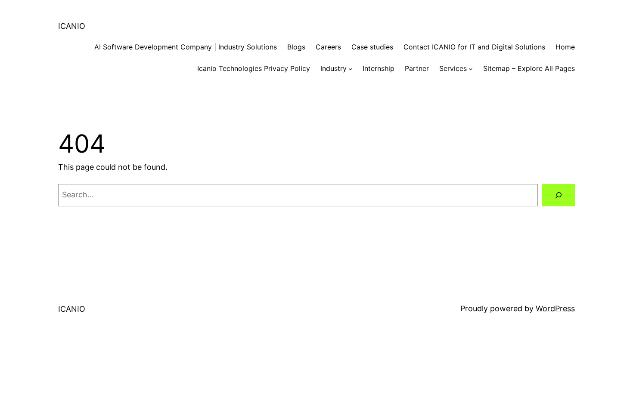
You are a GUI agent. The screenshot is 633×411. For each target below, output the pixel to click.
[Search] (558, 195)
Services (453, 68)
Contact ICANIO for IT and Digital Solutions (474, 47)
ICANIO (71, 26)
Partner (417, 68)
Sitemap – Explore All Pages (529, 68)
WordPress (555, 308)
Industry (333, 68)
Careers (328, 47)
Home (565, 47)
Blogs (296, 47)
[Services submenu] (471, 69)
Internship (378, 68)
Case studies (372, 47)
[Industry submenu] (350, 69)
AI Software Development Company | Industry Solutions (185, 47)
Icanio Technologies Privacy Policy (253, 68)
